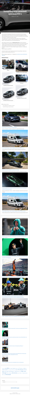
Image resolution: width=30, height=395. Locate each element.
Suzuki (20, 371)
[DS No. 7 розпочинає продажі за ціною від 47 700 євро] (15, 160)
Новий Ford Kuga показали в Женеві (8, 106)
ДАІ (2, 374)
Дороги (4, 374)
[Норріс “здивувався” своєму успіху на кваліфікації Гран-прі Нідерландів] (15, 307)
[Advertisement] (15, 22)
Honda (3, 369)
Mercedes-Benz (20, 369)
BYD (9, 368)
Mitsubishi (25, 369)
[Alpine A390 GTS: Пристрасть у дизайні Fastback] (15, 119)
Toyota (25, 371)
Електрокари (8, 374)
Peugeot (7, 371)
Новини (7, 104)
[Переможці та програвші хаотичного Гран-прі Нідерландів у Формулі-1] (15, 267)
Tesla (22, 371)
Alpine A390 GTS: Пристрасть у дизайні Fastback (9, 127)
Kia (13, 369)
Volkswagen (4, 372)
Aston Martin (3, 368)
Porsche (10, 371)
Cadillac (11, 368)
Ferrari (21, 368)
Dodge (18, 368)
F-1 (19, 368)
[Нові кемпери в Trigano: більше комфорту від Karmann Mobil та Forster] (15, 138)
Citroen (16, 368)
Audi (6, 368)
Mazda (17, 369)
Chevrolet (14, 368)
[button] (25, 1)
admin (17, 16)
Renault (12, 371)
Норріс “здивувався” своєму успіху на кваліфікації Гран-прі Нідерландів (13, 316)
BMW (8, 368)
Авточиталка (14, 372)
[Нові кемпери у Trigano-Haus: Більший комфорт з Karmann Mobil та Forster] (15, 202)
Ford (24, 368)
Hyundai (6, 369)
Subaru (18, 371)
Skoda (16, 371)
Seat (14, 371)
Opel (5, 371)
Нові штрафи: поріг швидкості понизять (9, 105)
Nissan (3, 371)
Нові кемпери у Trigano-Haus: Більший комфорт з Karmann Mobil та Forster (14, 211)
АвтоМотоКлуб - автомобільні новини (7, 1)
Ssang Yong (4, 104)
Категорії (3, 380)
